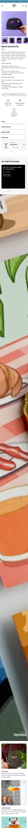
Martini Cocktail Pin (13, 144)
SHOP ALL (17, 1)
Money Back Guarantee (6, 127)
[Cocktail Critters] (14, 6)
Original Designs (4, 137)
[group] (14, 177)
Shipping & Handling (5, 132)
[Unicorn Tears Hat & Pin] (4, 40)
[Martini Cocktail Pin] (5, 145)
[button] (23, 6)
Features (3, 121)
